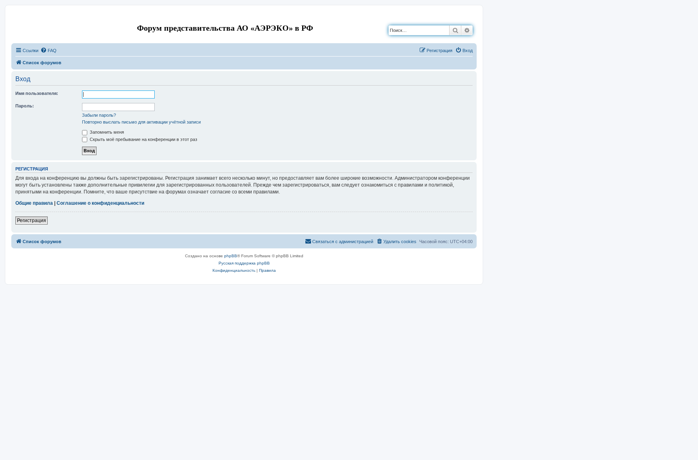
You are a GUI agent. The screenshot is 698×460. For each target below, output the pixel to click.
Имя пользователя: (36, 93)
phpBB (230, 256)
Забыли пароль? (99, 115)
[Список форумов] (18, 17)
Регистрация (31, 220)
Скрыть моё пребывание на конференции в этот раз (142, 139)
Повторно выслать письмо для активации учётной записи (141, 122)
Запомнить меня (106, 132)
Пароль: (24, 105)
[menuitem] (48, 50)
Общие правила (34, 203)
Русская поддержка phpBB (244, 263)
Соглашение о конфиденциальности (100, 203)
